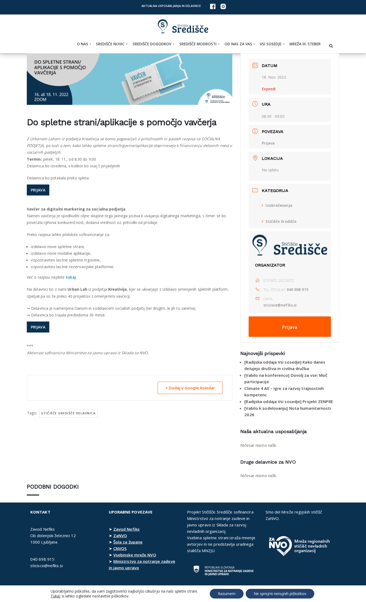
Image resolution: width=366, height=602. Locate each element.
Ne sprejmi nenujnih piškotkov (280, 593)
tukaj (71, 277)
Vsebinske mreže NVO (134, 554)
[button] (90, 44)
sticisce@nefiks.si (280, 305)
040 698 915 (297, 289)
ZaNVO (120, 535)
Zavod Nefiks (126, 529)
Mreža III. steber (305, 44)
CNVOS (120, 548)
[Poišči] (331, 46)
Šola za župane (128, 542)
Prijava (268, 143)
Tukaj (56, 596)
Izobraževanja (279, 205)
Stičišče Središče (281, 221)
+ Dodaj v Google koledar (190, 387)
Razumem (227, 593)
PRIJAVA (38, 190)
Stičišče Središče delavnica (68, 413)
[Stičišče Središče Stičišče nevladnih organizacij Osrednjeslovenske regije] (183, 26)
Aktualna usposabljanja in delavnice (171, 6)
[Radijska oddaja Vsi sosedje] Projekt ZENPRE (288, 401)
